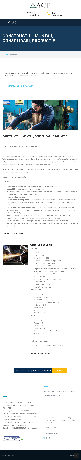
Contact (59, 371)
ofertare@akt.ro (52, 433)
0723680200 (51, 427)
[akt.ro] (41, 5)
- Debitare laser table (52, 395)
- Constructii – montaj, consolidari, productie (60, 391)
